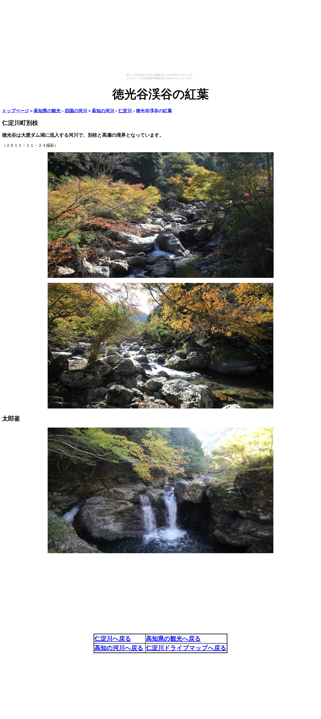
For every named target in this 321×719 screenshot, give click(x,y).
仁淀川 (125, 110)
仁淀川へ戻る (113, 638)
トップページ (15, 110)
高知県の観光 (47, 110)
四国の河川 (76, 110)
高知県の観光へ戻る (173, 638)
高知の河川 (103, 110)
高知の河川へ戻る (119, 648)
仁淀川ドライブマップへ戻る (186, 648)
